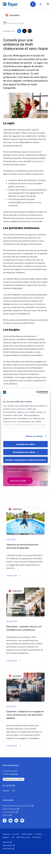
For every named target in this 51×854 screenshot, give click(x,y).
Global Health (7, 848)
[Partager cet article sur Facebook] (19, 31)
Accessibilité (36, 837)
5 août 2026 (10, 539)
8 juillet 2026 (11, 706)
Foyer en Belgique (10, 809)
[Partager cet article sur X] (24, 31)
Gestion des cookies (23, 837)
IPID (12, 837)
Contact (6, 791)
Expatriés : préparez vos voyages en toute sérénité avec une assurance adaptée (25, 714)
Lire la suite (15, 575)
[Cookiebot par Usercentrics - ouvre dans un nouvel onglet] (36, 392)
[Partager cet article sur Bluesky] (30, 31)
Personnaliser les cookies (24, 452)
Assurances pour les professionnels (17, 805)
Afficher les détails (34, 436)
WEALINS (6, 842)
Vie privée (16, 834)
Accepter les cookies (25, 444)
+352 (10, 785)
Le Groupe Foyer (9, 812)
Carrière (6, 815)
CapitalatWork (7, 845)
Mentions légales (27, 834)
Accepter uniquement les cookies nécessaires (25, 460)
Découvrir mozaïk (18, 480)
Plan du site (6, 834)
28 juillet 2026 (11, 621)
